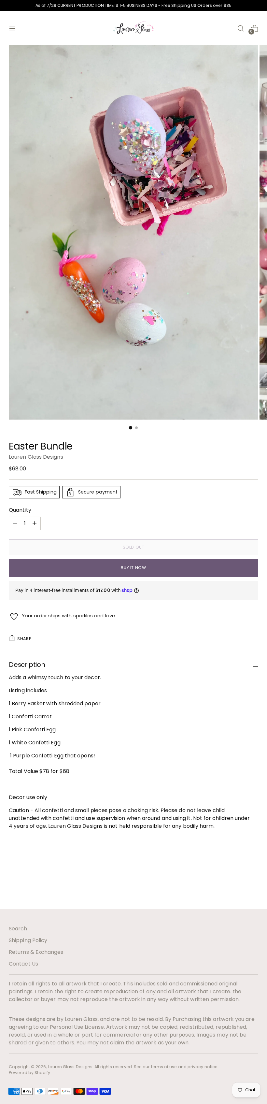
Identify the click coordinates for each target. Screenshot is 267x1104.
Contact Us (23, 964)
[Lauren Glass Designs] (133, 28)
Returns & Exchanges (36, 952)
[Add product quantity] (15, 523)
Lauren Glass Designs (36, 457)
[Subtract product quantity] (34, 523)
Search (18, 928)
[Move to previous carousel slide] (237, 887)
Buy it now (133, 567)
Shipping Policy (28, 940)
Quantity (20, 510)
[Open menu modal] (12, 28)
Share (24, 638)
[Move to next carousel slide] (252, 886)
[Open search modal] (240, 28)
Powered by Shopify (29, 1072)
